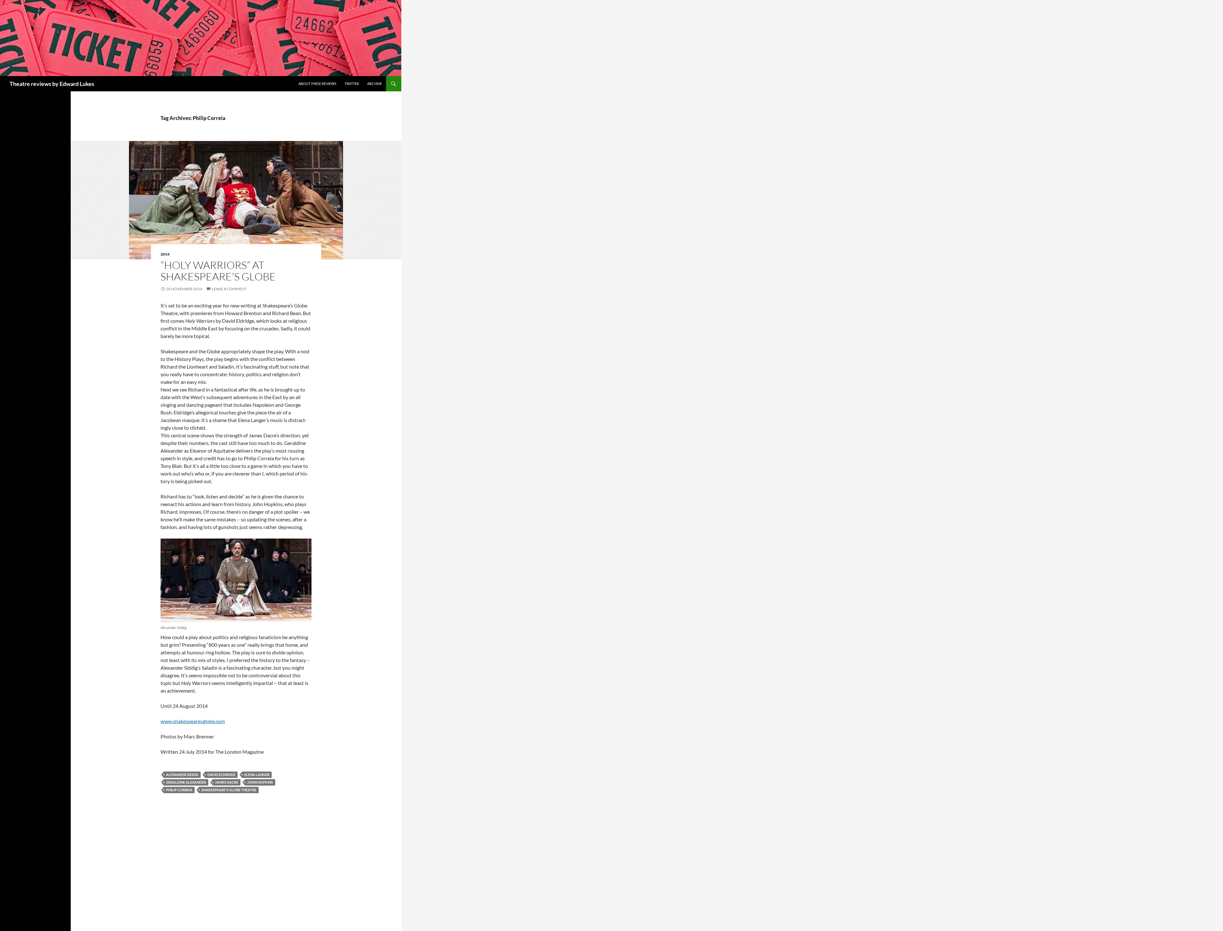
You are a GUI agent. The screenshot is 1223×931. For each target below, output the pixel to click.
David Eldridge (221, 774)
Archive (374, 83)
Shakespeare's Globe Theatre (228, 790)
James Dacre (226, 782)
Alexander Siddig (182, 774)
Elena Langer (256, 774)
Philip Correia (179, 790)
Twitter (352, 83)
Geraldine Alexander (186, 782)
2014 (165, 254)
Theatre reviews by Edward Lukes (52, 83)
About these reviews (317, 83)
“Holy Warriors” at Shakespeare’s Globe (218, 270)
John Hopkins (260, 782)
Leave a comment (229, 288)
